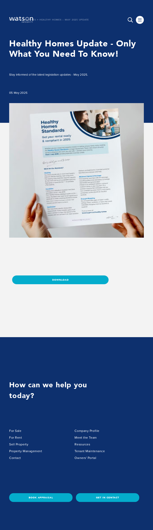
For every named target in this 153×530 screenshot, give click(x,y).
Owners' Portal (85, 458)
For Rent (15, 438)
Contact (15, 458)
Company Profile (87, 431)
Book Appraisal (41, 497)
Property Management (25, 451)
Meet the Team (86, 438)
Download (60, 279)
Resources (82, 444)
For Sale (15, 431)
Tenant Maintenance (90, 451)
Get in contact (107, 497)
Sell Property (18, 444)
